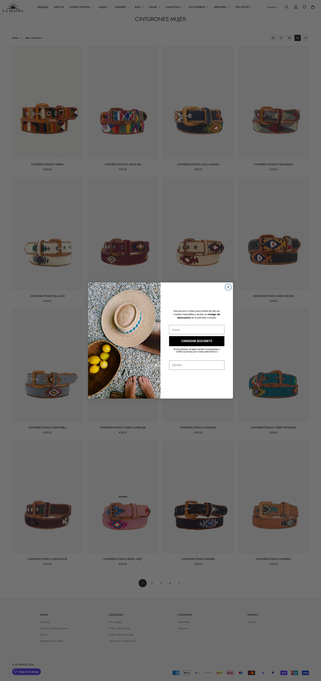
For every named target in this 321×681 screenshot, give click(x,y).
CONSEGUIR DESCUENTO (196, 341)
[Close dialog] (228, 287)
